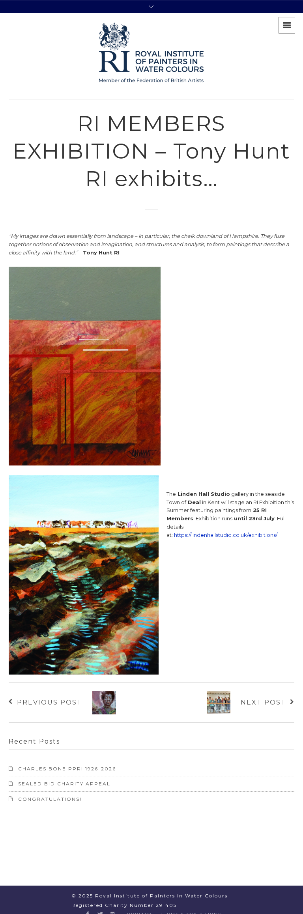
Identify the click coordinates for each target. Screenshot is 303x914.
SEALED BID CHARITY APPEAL (64, 784)
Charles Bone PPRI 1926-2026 (67, 769)
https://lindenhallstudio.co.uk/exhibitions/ (225, 535)
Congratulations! (50, 799)
